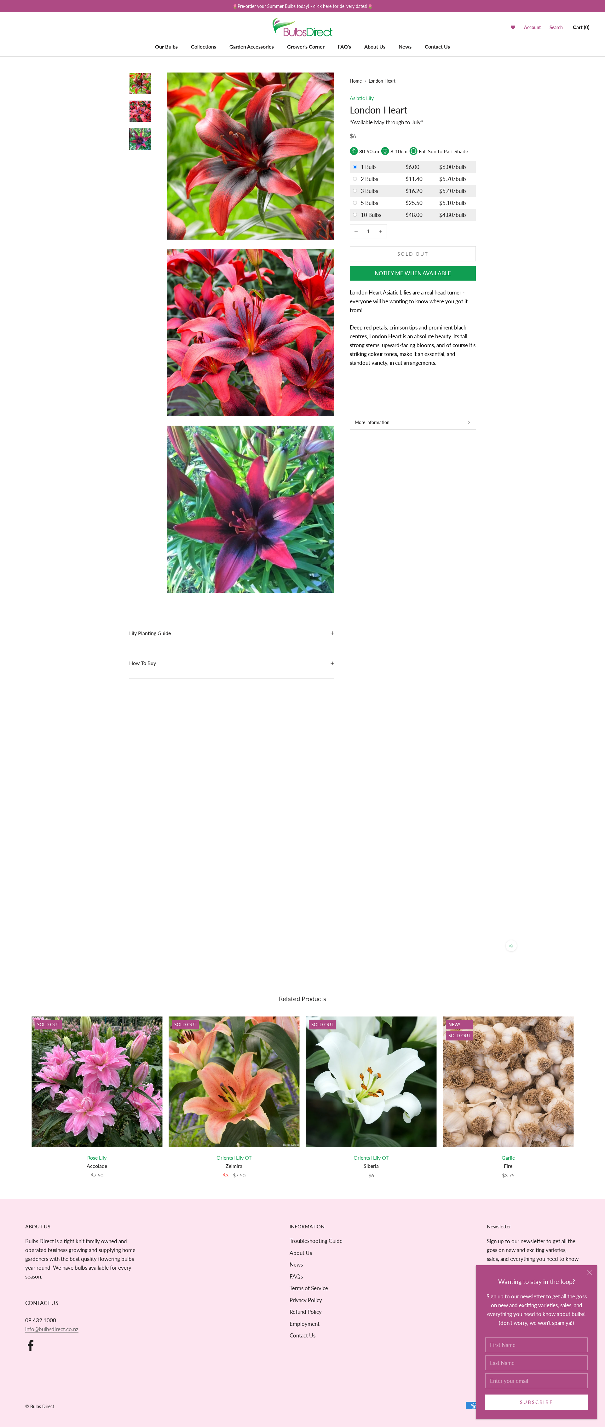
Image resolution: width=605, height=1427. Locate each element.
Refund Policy (306, 1311)
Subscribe (536, 1402)
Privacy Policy (306, 1300)
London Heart (382, 81)
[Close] (589, 1273)
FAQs (296, 1276)
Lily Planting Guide (150, 633)
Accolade (97, 1166)
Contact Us (437, 47)
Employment (305, 1323)
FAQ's (344, 47)
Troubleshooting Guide (316, 1241)
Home (356, 81)
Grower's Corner (306, 47)
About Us (374, 47)
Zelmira (234, 1166)
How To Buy (142, 663)
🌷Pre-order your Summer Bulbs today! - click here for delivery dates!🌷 (302, 6)
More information (372, 422)
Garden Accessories (251, 47)
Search (556, 27)
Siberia (371, 1166)
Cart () (581, 27)
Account (532, 27)
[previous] (20, 1091)
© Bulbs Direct (39, 1406)
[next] (585, 1091)
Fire (508, 1166)
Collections (203, 47)
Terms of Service (309, 1288)
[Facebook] (30, 1345)
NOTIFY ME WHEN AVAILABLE (413, 273)
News (405, 47)
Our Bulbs (166, 47)
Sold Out (413, 254)
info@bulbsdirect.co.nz (51, 1329)
